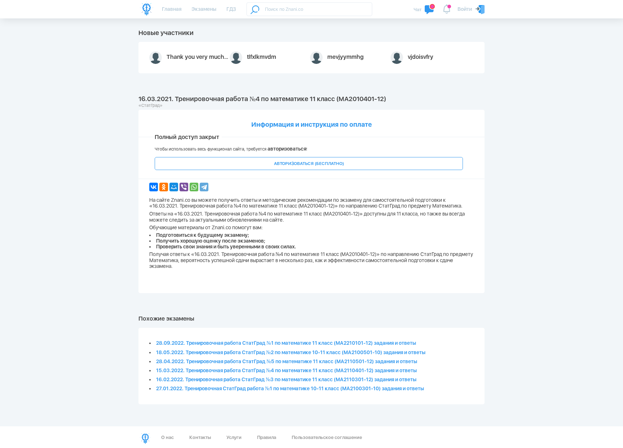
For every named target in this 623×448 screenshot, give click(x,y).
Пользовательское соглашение (327, 437)
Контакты (200, 437)
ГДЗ (231, 9)
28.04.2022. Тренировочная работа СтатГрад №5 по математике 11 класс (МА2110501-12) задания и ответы (286, 361)
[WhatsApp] (194, 187)
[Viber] (184, 187)
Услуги (234, 437)
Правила (266, 437)
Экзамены (203, 9)
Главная (171, 9)
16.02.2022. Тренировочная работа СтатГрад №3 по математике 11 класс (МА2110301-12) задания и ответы (286, 379)
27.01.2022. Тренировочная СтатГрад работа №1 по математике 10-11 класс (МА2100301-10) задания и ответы (290, 388)
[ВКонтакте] (153, 187)
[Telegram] (204, 187)
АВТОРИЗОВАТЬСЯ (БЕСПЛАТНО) (309, 163)
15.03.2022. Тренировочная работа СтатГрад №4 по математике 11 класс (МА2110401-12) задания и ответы (286, 370)
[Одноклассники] (163, 187)
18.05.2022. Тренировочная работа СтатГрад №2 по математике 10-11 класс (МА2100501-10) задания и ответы (290, 352)
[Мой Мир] (173, 187)
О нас (167, 437)
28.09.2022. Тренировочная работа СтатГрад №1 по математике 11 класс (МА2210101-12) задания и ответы (286, 343)
